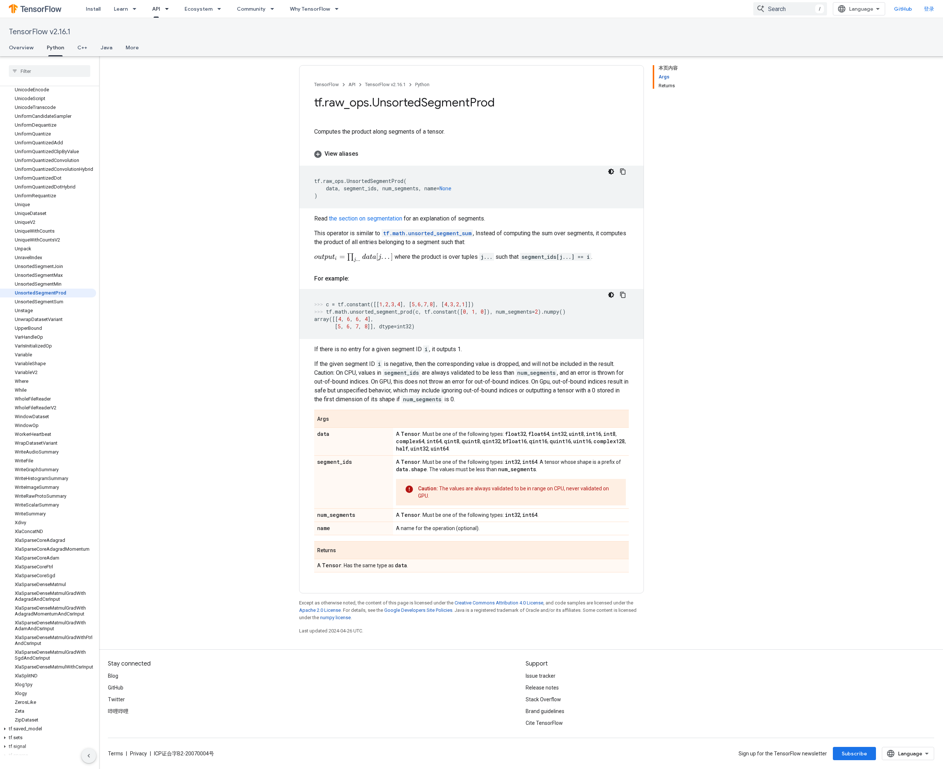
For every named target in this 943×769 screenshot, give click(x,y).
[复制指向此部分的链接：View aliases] (365, 153)
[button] (48, 728)
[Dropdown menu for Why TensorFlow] (339, 9)
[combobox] (790, 8)
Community (251, 9)
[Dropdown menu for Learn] (137, 9)
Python (55, 47)
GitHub (903, 9)
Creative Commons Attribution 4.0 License (499, 603)
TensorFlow (326, 84)
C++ (82, 47)
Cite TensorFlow (544, 723)
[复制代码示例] (623, 171)
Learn (121, 9)
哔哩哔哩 (118, 711)
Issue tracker (540, 676)
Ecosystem (199, 9)
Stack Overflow (543, 699)
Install (93, 9)
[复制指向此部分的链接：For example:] (356, 278)
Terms (115, 753)
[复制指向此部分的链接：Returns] (343, 550)
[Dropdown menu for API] (169, 9)
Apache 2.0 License (320, 610)
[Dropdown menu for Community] (274, 9)
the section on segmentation (365, 218)
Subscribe (854, 753)
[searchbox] (49, 71)
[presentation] (353, 257)
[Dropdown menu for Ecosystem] (221, 9)
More (132, 47)
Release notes (542, 688)
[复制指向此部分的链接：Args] (336, 419)
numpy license (335, 617)
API (156, 9)
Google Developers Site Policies (418, 610)
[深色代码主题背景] (611, 171)
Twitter (116, 699)
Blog (113, 676)
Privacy (138, 753)
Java (106, 47)
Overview (21, 47)
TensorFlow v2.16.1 (39, 31)
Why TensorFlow (310, 9)
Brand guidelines (545, 711)
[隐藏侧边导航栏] (88, 755)
